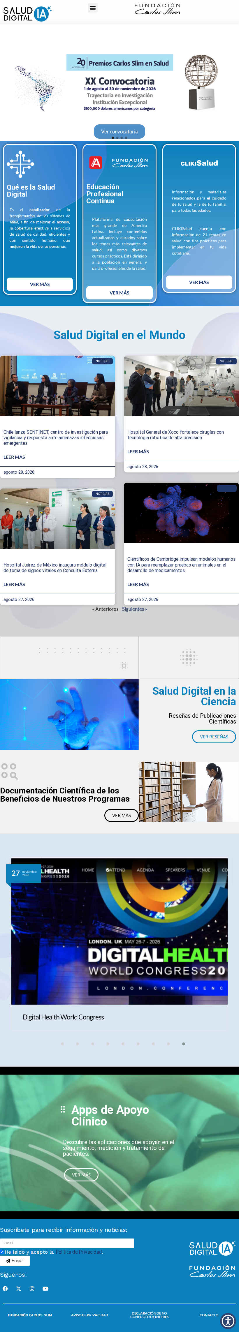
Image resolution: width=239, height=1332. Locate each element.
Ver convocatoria (119, 131)
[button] (93, 8)
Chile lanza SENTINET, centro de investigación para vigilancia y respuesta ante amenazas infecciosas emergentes (55, 437)
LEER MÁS (14, 457)
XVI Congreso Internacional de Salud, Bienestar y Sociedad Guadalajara (116, 1017)
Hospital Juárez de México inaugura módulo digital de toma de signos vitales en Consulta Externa (54, 567)
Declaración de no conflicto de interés (149, 1315)
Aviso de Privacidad (89, 1315)
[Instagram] (32, 1288)
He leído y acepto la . (54, 1252)
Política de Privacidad (79, 1252)
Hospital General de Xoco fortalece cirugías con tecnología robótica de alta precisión (175, 434)
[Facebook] (5, 1288)
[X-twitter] (18, 1288)
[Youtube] (45, 1288)
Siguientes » (134, 609)
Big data (226, 488)
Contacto (209, 1315)
